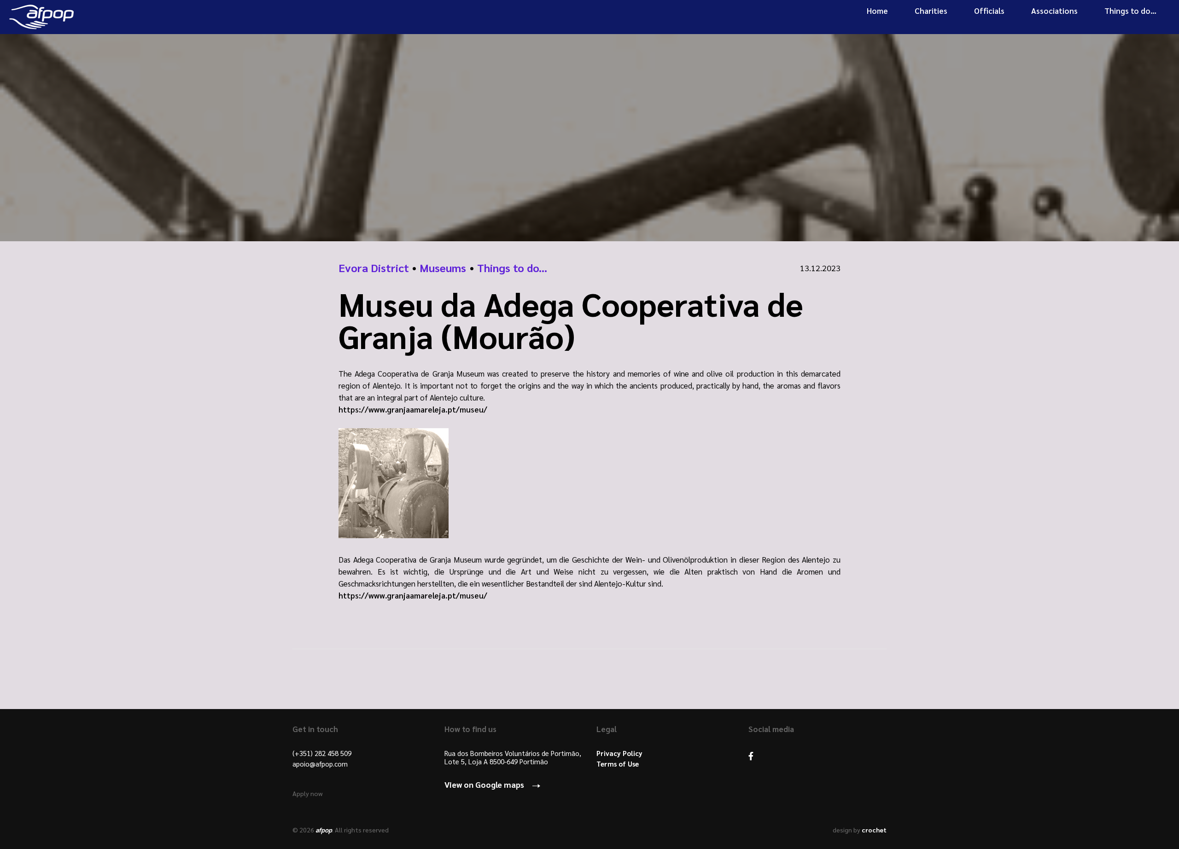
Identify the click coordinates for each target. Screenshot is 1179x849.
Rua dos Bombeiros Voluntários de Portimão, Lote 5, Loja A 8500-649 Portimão (512, 757)
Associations (1054, 11)
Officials (989, 11)
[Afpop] (41, 17)
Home (877, 11)
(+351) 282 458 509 (321, 753)
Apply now (307, 793)
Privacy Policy (619, 753)
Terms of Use (617, 764)
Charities (931, 11)
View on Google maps (484, 784)
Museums (443, 267)
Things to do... (512, 267)
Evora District (374, 267)
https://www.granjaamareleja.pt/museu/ (413, 409)
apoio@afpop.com (320, 764)
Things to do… (1130, 11)
